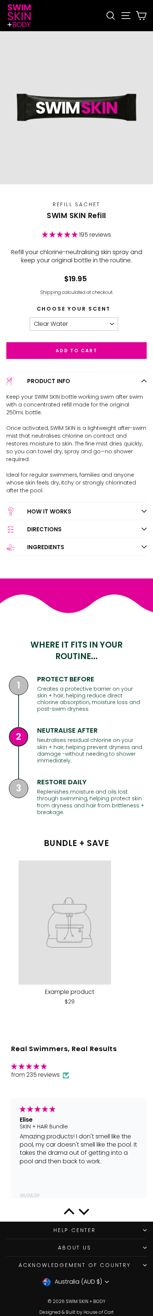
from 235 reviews (36, 1074)
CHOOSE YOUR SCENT (74, 308)
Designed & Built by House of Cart (76, 1312)
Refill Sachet (76, 204)
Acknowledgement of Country (75, 1265)
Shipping (50, 292)
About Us (74, 1247)
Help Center (74, 1230)
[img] (40, 1066)
